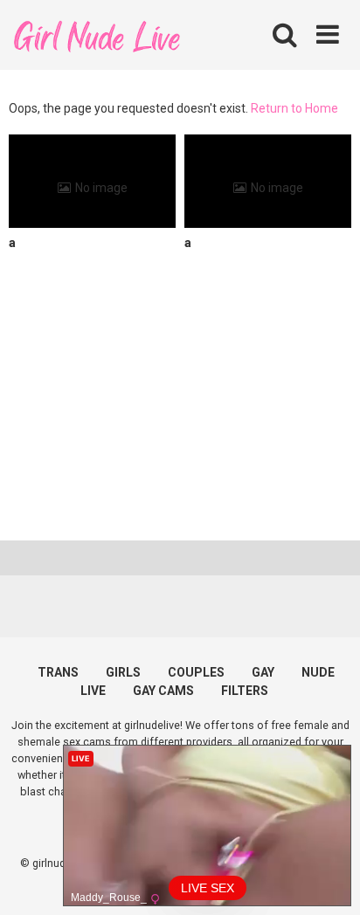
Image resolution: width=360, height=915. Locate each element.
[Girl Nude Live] (96, 34)
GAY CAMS (163, 691)
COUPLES (196, 672)
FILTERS (244, 691)
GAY (263, 672)
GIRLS (123, 672)
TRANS (58, 672)
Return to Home (294, 108)
